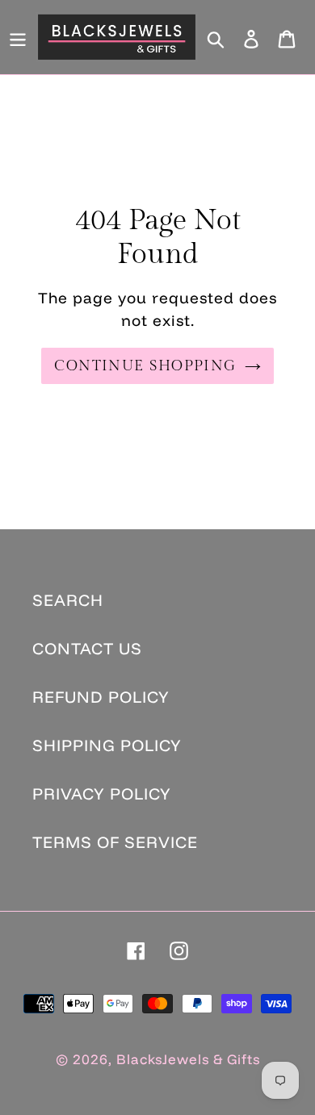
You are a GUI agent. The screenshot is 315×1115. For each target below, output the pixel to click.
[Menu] (18, 37)
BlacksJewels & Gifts (188, 1058)
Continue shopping (145, 365)
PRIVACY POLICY (101, 793)
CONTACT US (87, 648)
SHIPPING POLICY (107, 745)
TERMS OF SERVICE (115, 842)
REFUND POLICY (101, 697)
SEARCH (67, 600)
